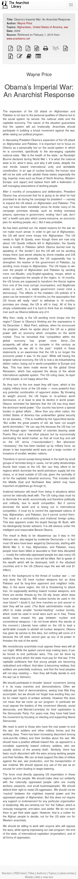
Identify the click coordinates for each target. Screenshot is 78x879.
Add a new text (44, 877)
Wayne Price (24, 23)
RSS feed (20, 873)
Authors (41, 873)
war (66, 27)
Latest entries (66, 873)
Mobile (29, 877)
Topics (52, 873)
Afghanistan (24, 27)
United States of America (47, 27)
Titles (31, 873)
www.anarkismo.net (18, 38)
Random (7, 873)
